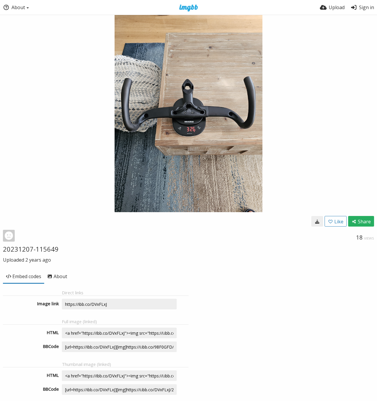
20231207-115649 (31, 249)
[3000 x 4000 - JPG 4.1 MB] (317, 221)
